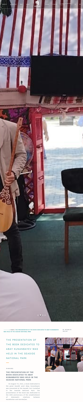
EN (80, 4)
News (21, 4)
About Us (4, 4)
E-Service (55, 4)
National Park (13, 4)
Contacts (47, 4)
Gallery (28, 4)
